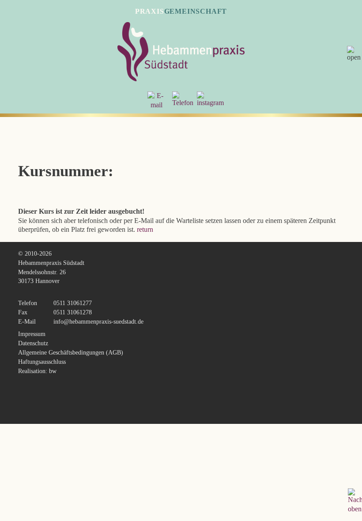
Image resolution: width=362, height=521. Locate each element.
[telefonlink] (182, 102)
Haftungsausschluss (42, 361)
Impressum (31, 333)
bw (53, 370)
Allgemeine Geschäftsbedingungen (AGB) (70, 352)
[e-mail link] (156, 105)
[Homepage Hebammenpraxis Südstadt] (181, 79)
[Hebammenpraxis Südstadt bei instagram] (210, 102)
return (145, 229)
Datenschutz (33, 343)
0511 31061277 (72, 302)
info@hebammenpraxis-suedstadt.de (98, 321)
